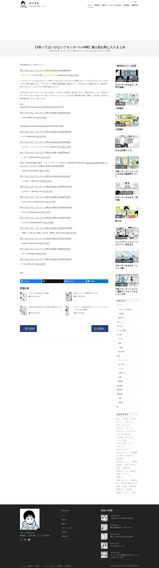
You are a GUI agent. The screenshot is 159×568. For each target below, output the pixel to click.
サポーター (132, 431)
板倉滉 (133, 471)
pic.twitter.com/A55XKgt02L (53, 166)
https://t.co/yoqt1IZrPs (93, 163)
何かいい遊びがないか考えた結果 (121, 536)
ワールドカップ (122, 452)
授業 (119, 343)
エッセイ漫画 (121, 330)
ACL (118, 419)
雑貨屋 (120, 381)
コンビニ (121, 368)
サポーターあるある (125, 309)
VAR (118, 425)
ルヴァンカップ (122, 449)
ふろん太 (126, 425)
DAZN (125, 419)
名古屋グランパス (123, 462)
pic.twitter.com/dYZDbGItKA (60, 142)
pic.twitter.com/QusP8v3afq (59, 197)
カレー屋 (121, 364)
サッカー (130, 428)
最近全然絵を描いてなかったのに (121, 527)
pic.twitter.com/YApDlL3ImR (60, 218)
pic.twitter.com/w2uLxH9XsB (60, 238)
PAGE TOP (154, 549)
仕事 (118, 356)
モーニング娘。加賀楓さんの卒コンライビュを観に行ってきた (124, 556)
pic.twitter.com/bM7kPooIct (59, 152)
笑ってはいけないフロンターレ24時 (98, 51)
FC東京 (133, 419)
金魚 (125, 486)
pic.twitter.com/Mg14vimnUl (59, 249)
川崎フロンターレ (79, 51)
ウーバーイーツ (123, 360)
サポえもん (121, 431)
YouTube (120, 326)
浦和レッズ (121, 477)
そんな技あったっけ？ (117, 546)
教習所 (120, 402)
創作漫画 (120, 385)
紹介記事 (121, 351)
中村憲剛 (134, 452)
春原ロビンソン (122, 471)
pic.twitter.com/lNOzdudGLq (60, 113)
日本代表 (127, 468)
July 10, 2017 (74, 75)
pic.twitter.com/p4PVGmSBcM (60, 228)
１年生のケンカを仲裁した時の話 (121, 518)
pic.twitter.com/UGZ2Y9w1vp (60, 259)
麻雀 (134, 492)
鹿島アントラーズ (123, 492)
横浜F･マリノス (122, 474)
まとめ (63, 51)
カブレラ (120, 428)
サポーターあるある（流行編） (39, 293)
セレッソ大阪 (121, 440)
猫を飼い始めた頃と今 (129, 483)
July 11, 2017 (66, 147)
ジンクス (130, 437)
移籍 (118, 486)
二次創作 (121, 313)
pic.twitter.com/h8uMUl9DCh (60, 70)
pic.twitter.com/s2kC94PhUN (60, 132)
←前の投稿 (28, 328)
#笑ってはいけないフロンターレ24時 (34, 70)
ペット (132, 443)
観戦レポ (121, 318)
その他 (119, 335)
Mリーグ (120, 322)
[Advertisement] (79, 24)
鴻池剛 (129, 489)
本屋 (119, 377)
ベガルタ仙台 (121, 443)
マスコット (121, 446)
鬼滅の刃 (120, 489)
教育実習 (120, 390)
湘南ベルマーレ (122, 480)
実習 (121, 347)
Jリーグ (69, 51)
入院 (119, 398)
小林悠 (119, 465)
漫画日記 (120, 394)
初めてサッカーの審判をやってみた (86, 293)
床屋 (118, 468)
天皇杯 (135, 462)
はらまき (34, 3)
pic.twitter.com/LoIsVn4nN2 (59, 176)
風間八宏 (133, 486)
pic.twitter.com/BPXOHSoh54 (60, 187)
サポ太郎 (120, 437)
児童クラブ (122, 373)
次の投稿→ (100, 328)
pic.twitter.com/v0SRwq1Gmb (60, 207)
